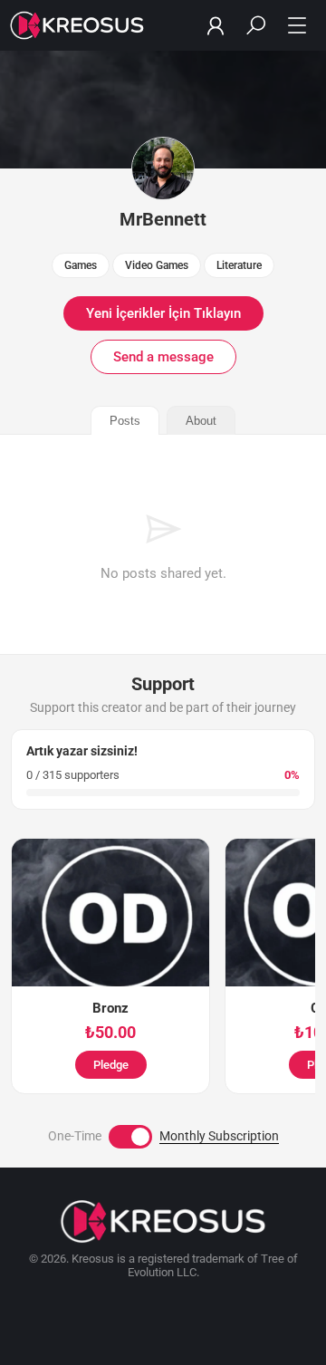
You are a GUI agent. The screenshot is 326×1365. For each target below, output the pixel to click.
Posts (125, 421)
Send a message (163, 357)
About (201, 421)
